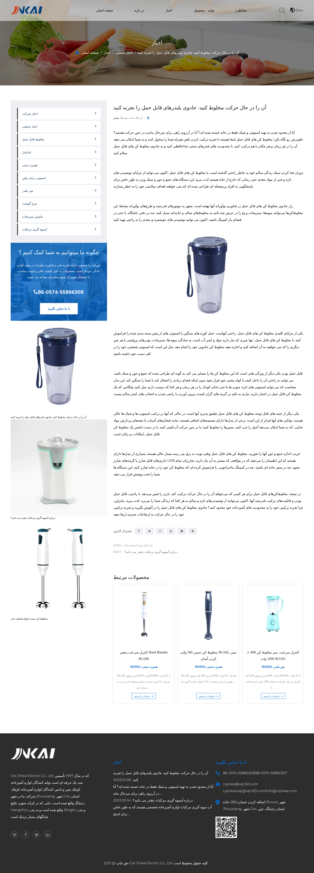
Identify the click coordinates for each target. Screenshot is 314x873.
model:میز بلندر (273, 666)
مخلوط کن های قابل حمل (254, 139)
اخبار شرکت (162, 20)
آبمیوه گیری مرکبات (34, 229)
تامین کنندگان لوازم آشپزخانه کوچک (36, 789)
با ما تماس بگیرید (59, 308)
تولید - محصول (204, 10)
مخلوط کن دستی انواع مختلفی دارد (29, 618)
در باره (139, 10)
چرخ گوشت (29, 203)
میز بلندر (27, 190)
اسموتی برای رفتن (34, 178)
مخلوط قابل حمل (33, 139)
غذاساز (26, 152)
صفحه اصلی (104, 10)
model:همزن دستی (143, 666)
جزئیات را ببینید (142, 696)
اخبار (168, 10)
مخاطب (241, 10)
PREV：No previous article (133, 545)
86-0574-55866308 (61, 292)
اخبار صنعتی (124, 53)
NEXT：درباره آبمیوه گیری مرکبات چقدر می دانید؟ (145, 552)
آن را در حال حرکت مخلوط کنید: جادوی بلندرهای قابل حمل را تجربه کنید (48, 417)
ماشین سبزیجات (193, 20)
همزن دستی (201, 18)
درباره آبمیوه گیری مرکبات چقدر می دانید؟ (33, 517)
